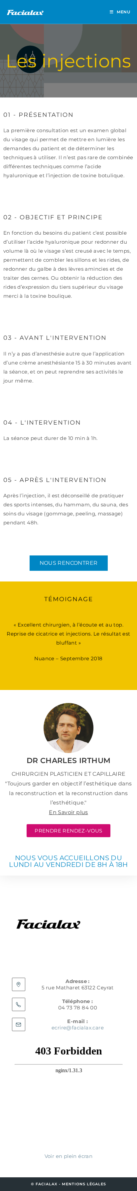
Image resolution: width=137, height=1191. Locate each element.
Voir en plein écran (69, 1156)
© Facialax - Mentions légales (68, 1184)
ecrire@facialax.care (78, 1027)
